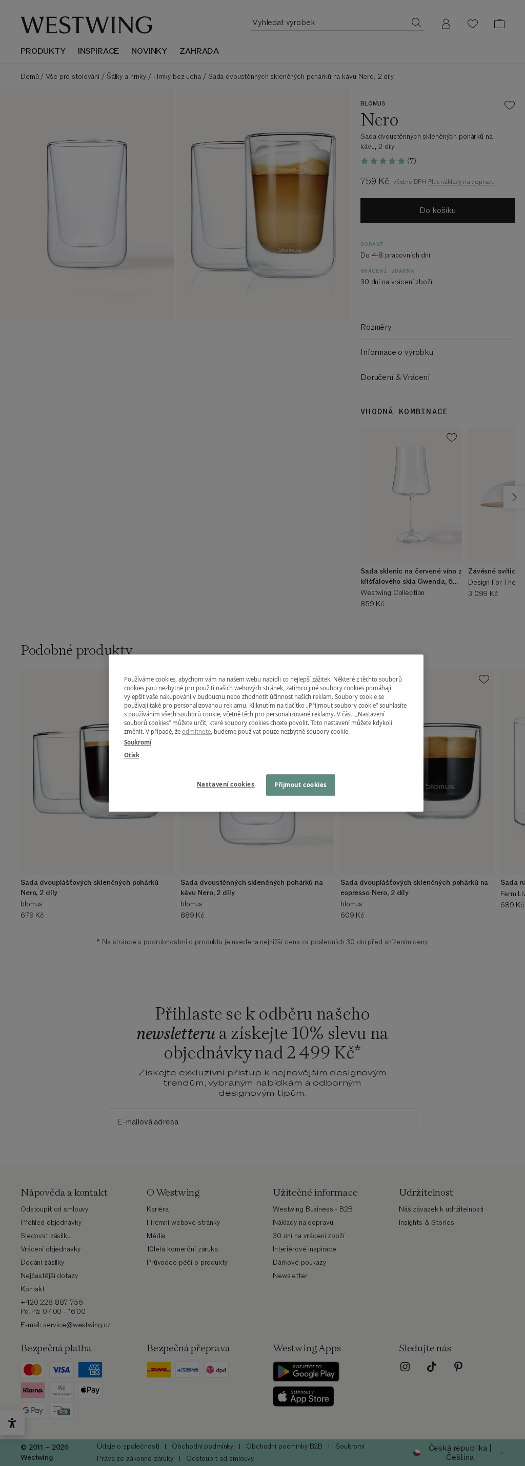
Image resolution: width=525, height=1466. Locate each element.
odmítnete (196, 731)
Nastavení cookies (226, 784)
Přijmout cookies (300, 785)
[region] (266, 733)
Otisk (131, 755)
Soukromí (137, 742)
